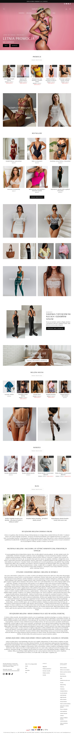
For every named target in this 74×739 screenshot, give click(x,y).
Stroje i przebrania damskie (64, 724)
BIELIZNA (29, 13)
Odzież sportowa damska (65, 703)
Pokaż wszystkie (37, 60)
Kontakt (44, 675)
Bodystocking (63, 684)
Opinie (26, 666)
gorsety (28, 560)
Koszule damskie (24, 594)
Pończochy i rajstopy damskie (64, 706)
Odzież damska (63, 699)
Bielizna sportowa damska (65, 671)
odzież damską (60, 606)
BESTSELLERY (46, 13)
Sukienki (13, 600)
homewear (23, 581)
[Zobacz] (19, 221)
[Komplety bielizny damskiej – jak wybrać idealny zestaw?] (37, 505)
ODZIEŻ (37, 13)
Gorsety (61, 682)
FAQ (26, 672)
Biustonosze (62, 674)
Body (61, 678)
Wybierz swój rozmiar (55, 328)
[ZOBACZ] (19, 110)
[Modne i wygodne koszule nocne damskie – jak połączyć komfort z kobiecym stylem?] (14, 505)
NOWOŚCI (21, 13)
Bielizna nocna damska (64, 669)
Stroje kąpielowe (63, 711)
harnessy (21, 643)
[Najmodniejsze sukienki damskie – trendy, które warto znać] (60, 505)
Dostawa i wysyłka (46, 670)
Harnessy (62, 686)
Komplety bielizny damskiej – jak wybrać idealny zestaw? (37, 519)
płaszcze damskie (39, 603)
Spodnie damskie (34, 591)
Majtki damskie (63, 697)
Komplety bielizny (63, 691)
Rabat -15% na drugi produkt (31, 664)
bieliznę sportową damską (36, 538)
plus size (36, 620)
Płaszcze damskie (63, 709)
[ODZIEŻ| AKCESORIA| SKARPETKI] (37, 355)
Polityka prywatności (47, 668)
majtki (64, 536)
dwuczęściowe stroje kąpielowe (12, 644)
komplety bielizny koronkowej (13, 557)
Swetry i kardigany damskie (64, 718)
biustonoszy (10, 577)
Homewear (62, 688)
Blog (26, 668)
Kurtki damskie (30, 603)
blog (19, 632)
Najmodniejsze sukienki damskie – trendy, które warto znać (60, 519)
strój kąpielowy (60, 646)
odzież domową (30, 643)
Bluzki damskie (8, 597)
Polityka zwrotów (46, 673)
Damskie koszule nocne (65, 680)
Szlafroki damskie (63, 721)
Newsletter (27, 670)
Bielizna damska (63, 667)
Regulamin (45, 666)
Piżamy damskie (63, 701)
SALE (54, 13)
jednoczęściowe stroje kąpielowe (60, 643)
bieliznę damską (33, 535)
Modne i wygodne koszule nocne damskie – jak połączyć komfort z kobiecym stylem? (14, 520)
